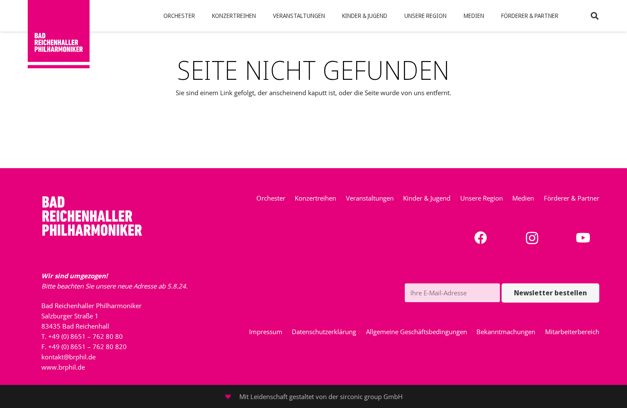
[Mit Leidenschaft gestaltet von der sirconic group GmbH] (231, 396)
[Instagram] (532, 238)
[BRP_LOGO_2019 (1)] (59, 34)
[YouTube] (583, 238)
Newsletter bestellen (550, 292)
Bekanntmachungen (505, 331)
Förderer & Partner (571, 198)
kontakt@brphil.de (68, 357)
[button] (198, 16)
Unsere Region (481, 198)
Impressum (265, 331)
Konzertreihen (315, 198)
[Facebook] (481, 238)
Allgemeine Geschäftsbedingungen (416, 331)
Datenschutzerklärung (324, 331)
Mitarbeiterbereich (572, 331)
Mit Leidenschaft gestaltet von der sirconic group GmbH (321, 396)
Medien (523, 198)
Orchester (270, 198)
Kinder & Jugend (426, 198)
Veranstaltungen (370, 198)
